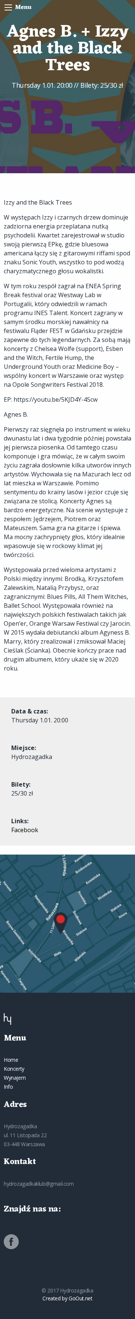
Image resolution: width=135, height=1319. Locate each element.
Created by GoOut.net (67, 1298)
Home (11, 1059)
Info (8, 1086)
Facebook (24, 830)
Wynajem (15, 1077)
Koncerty (14, 1068)
